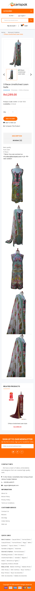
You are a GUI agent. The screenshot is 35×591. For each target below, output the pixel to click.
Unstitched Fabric (7, 558)
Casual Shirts (16, 539)
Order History (5, 521)
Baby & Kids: (5, 567)
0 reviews (14, 90)
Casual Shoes (5, 542)
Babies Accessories (20, 576)
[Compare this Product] (26, 394)
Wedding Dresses (7, 555)
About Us (4, 493)
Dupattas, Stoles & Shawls (9, 564)
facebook (22, 451)
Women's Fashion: (7, 552)
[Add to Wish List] (31, 394)
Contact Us (5, 511)
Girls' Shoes (5, 570)
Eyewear (4, 546)
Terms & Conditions (7, 503)
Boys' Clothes (25, 570)
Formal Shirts (26, 539)
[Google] (17, 451)
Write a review (24, 90)
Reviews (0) (17, 140)
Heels (3, 561)
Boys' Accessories (16, 573)
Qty (4, 112)
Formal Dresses (19, 552)
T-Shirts (21, 546)
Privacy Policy (5, 500)
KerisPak (17, 585)
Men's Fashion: (6, 539)
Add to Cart (10, 119)
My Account (11, 26)
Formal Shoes (16, 542)
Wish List (4, 524)
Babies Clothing (15, 567)
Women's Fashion (14, 32)
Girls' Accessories (7, 576)
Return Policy (5, 497)
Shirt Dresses (19, 555)
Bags (24, 542)
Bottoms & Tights (12, 561)
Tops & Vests (13, 546)
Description (17, 136)
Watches (18, 549)
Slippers (24, 558)
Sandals (17, 558)
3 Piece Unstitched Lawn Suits (13, 34)
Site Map (4, 518)
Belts (29, 542)
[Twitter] (13, 451)
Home (3, 32)
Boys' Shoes (5, 573)
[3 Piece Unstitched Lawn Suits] (11, 74)
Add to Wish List (10, 123)
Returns (3, 515)
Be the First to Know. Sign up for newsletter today (18, 442)
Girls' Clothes (15, 570)
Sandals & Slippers (7, 549)
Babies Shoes (26, 567)
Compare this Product (12, 126)
